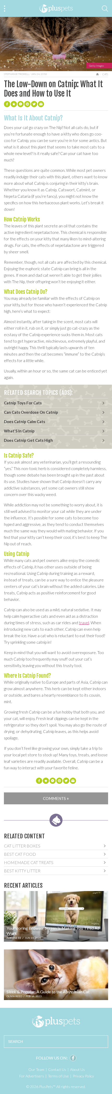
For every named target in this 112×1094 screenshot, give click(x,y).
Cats (105, 74)
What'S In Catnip (19, 431)
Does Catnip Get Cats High (28, 440)
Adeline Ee (14, 937)
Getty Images (96, 65)
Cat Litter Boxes (22, 845)
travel (84, 622)
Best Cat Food (20, 854)
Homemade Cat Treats (28, 862)
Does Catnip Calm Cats (24, 421)
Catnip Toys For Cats (23, 402)
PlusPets (56, 1022)
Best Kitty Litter (22, 870)
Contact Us (57, 1069)
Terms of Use (58, 1076)
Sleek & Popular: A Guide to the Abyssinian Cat (48, 991)
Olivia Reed (14, 996)
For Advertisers (31, 1076)
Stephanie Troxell (16, 74)
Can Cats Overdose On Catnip (31, 412)
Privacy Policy (83, 1076)
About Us (77, 1069)
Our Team (36, 1069)
